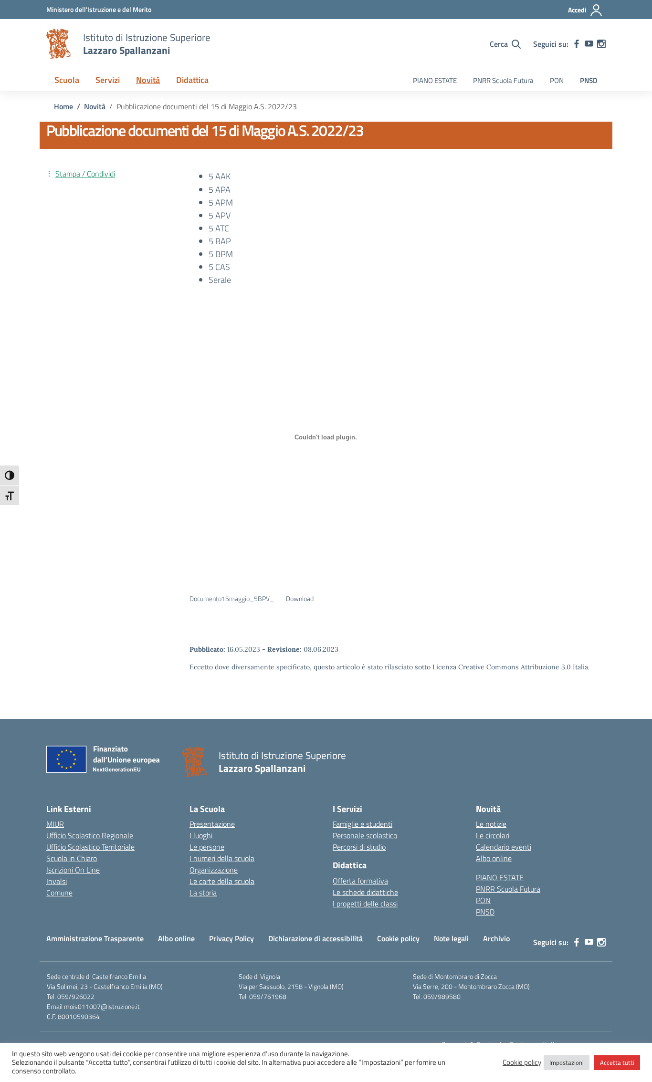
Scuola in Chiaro (71, 858)
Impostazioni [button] (566, 1062)
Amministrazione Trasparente (95, 938)
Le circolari (492, 835)
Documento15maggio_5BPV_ (231, 598)
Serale (220, 279)
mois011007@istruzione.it (102, 1006)
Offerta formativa (360, 880)
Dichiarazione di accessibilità (315, 938)
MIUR (55, 824)
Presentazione (212, 824)
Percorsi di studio (359, 847)
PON (557, 80)
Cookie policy (398, 938)
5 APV (220, 215)
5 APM (221, 202)
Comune (59, 892)
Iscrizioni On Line (73, 869)
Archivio (496, 938)
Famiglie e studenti (362, 824)
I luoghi (200, 835)
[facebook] (576, 44)
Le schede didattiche (365, 892)
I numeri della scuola (221, 858)
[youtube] (589, 44)
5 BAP (220, 241)
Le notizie (491, 824)
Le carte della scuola (221, 881)
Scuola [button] (66, 79)
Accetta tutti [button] (617, 1062)
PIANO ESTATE (435, 80)
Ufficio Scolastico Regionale (89, 835)
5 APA (220, 189)
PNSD (589, 80)
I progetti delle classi (365, 903)
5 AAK (220, 176)
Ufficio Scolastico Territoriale (90, 847)
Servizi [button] (107, 79)
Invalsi (56, 881)
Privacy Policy (231, 938)
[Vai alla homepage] (58, 44)
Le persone (206, 847)
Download (300, 598)
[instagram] (601, 44)
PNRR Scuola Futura (503, 80)
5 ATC (219, 228)
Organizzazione (213, 869)
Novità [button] (148, 79)
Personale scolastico (365, 835)
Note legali (451, 938)
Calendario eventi (503, 847)
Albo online (494, 858)
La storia (203, 892)
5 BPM (221, 254)
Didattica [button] (192, 79)
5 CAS (219, 266)
